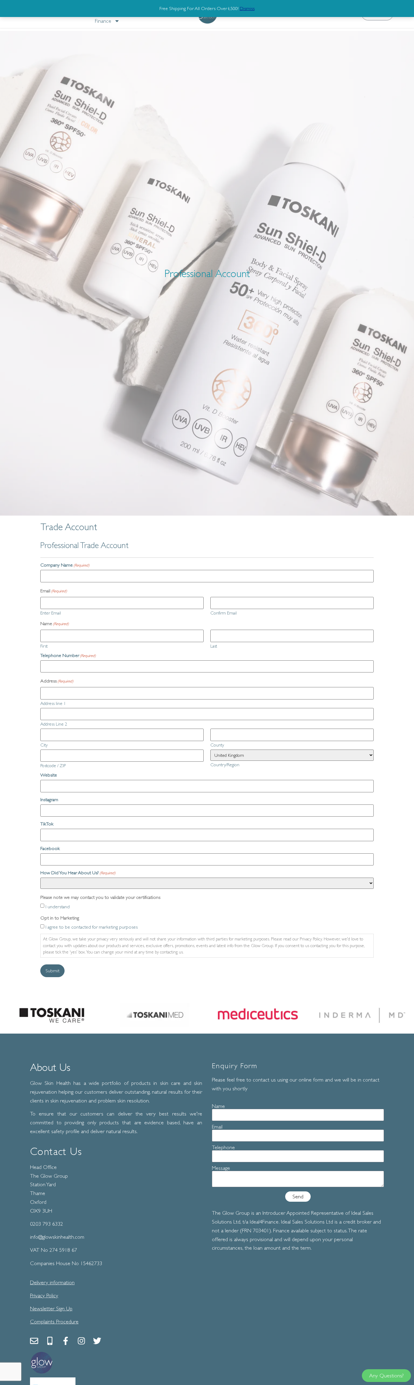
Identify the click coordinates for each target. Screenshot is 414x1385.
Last (213, 645)
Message (221, 1168)
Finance (103, 21)
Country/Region (224, 764)
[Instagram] (81, 1341)
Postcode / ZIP (53, 765)
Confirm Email (223, 612)
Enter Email (50, 612)
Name (218, 1106)
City (44, 744)
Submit (52, 971)
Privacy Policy (44, 1295)
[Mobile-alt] (50, 1341)
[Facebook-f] (66, 1341)
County (217, 744)
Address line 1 (53, 703)
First (44, 645)
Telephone (223, 1147)
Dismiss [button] (247, 8)
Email (217, 1126)
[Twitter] (97, 1341)
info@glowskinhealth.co (55, 1237)
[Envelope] (34, 1341)
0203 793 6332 (46, 1224)
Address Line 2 (53, 723)
